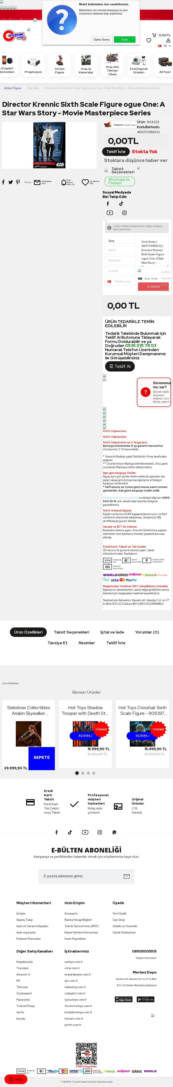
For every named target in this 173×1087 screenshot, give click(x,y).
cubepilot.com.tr (75, 993)
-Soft (65, 1081)
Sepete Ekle (42, 768)
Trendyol (22, 968)
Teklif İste (116, 151)
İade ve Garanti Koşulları (32, 926)
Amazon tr (23, 974)
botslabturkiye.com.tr (78, 1012)
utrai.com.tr (72, 968)
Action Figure (59, 70)
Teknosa (22, 987)
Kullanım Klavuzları (28, 939)
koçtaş (20, 1018)
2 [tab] (83, 773)
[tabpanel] (28, 735)
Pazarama (23, 999)
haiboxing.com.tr (75, 987)
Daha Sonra (102, 39)
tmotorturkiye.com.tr (78, 1006)
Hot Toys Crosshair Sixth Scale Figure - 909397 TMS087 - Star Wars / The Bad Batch (142, 710)
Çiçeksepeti (24, 993)
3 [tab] (88, 773)
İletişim (21, 913)
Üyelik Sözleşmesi (124, 932)
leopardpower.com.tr (78, 974)
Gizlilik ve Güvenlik (125, 926)
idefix (20, 1012)
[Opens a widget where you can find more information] (15, 1079)
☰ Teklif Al (120, 366)
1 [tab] (77, 773)
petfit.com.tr (73, 1025)
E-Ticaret (75, 1081)
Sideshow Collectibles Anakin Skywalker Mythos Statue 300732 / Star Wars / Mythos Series (28, 710)
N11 (18, 981)
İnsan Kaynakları (75, 939)
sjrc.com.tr (71, 981)
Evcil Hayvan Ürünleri (139, 70)
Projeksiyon (33, 72)
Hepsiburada (24, 962)
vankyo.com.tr (74, 962)
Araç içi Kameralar (86, 70)
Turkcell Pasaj (25, 1006)
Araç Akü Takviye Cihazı (112, 70)
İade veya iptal (25, 932)
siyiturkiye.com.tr (76, 999)
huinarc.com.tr (74, 1018)
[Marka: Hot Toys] (120, 126)
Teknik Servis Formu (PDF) (82, 926)
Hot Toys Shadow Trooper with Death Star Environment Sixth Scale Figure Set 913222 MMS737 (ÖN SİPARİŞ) (85, 710)
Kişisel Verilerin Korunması (81, 932)
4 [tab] (94, 773)
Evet (125, 39)
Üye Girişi (119, 920)
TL (165, 35)
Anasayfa (71, 913)
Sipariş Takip (24, 920)
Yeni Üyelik (120, 913)
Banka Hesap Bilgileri (78, 920)
